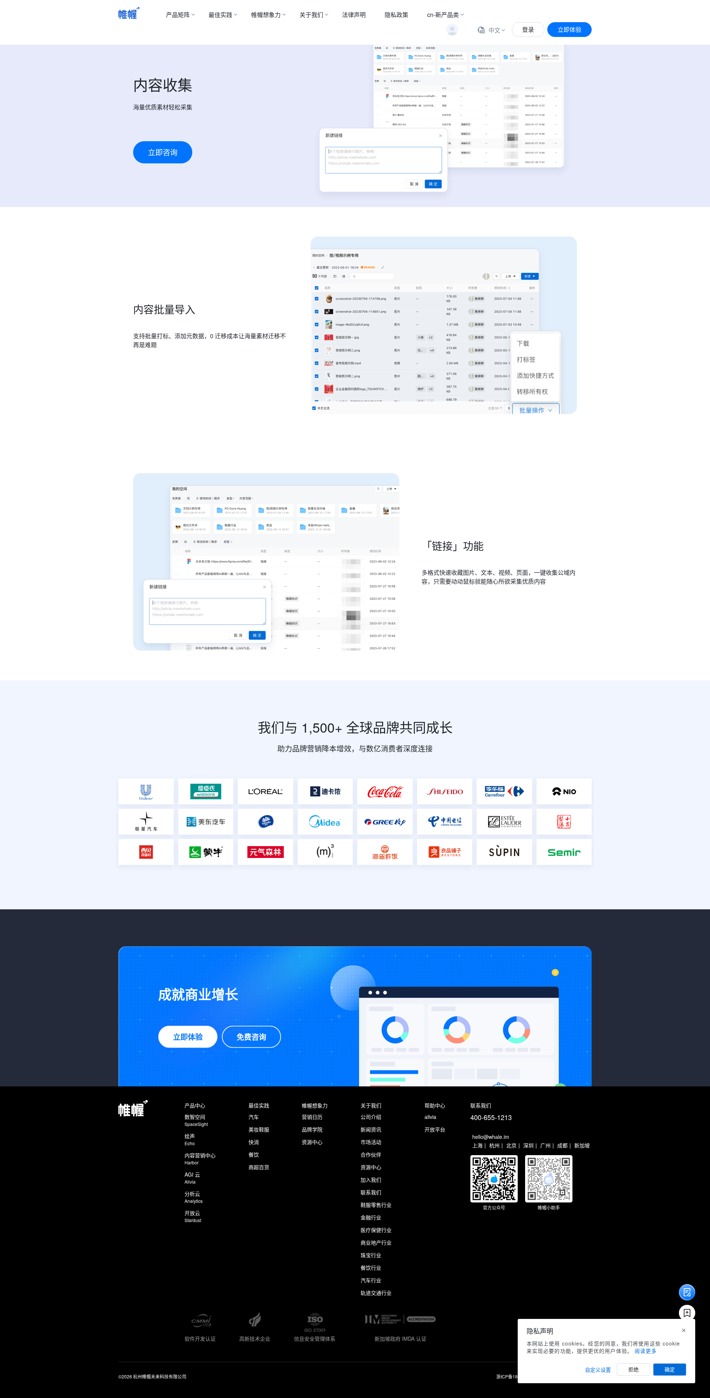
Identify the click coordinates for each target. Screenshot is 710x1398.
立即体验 (569, 29)
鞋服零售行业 (376, 1204)
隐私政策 (396, 14)
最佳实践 (220, 14)
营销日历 (312, 1116)
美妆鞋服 (258, 1129)
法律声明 (354, 14)
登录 (528, 29)
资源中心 (312, 1142)
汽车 (253, 1116)
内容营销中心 (200, 1158)
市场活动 (371, 1142)
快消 (253, 1142)
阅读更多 (646, 1350)
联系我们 (371, 1192)
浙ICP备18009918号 (517, 1376)
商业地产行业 (376, 1242)
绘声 (190, 1139)
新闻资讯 (371, 1129)
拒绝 (633, 1369)
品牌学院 (312, 1129)
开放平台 (435, 1129)
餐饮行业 (371, 1267)
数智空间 (196, 1120)
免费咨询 (251, 1036)
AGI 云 (192, 1178)
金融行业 (371, 1217)
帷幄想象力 (266, 14)
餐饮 (253, 1154)
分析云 (194, 1197)
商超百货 (258, 1167)
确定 (670, 1369)
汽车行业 (371, 1280)
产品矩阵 (178, 14)
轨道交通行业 (376, 1292)
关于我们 (311, 14)
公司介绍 (371, 1116)
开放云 (193, 1216)
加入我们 (371, 1179)
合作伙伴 (371, 1154)
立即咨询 (163, 152)
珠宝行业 (371, 1255)
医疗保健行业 (376, 1230)
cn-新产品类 (443, 14)
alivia (430, 1116)
